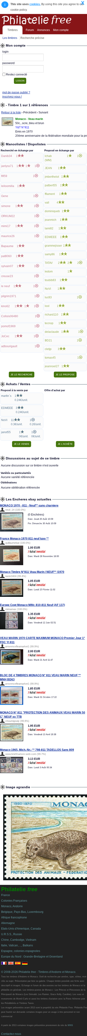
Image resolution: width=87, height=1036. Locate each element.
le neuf (5, 286)
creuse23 (7, 276)
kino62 (5, 306)
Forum (30, 30)
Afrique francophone (14, 917)
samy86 (50, 254)
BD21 (48, 340)
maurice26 (8, 236)
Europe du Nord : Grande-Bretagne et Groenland (32, 956)
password (8, 63)
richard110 (51, 314)
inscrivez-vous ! (12, 96)
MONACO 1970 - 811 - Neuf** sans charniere (29, 505)
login (5, 51)
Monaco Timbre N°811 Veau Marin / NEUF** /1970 (32, 572)
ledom (49, 271)
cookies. (35, 4)
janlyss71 (7, 166)
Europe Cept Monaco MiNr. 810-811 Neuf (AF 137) (32, 605)
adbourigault (9, 346)
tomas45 (50, 357)
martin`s (6, 395)
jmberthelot (52, 176)
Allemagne (8, 923)
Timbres (12, 30)
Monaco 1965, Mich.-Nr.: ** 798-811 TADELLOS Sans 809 (37, 749)
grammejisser (53, 245)
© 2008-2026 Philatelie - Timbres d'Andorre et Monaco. (38, 972)
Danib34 (6, 156)
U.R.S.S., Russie (11, 934)
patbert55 (51, 185)
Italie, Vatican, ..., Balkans (17, 945)
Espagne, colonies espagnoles (20, 951)
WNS (70, 1025)
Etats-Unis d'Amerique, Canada (21, 928)
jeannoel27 (52, 366)
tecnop (49, 323)
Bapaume (7, 246)
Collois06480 (9, 316)
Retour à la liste (11, 112)
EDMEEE (51, 237)
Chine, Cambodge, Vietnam (18, 939)
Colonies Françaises (14, 900)
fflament (50, 194)
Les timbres (10, 38)
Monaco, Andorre (12, 906)
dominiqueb (52, 211)
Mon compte (61, 30)
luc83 (48, 297)
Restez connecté (16, 74)
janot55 (6, 432)
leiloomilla (7, 186)
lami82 (49, 228)
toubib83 (50, 280)
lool (47, 306)
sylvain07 (7, 266)
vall (47, 202)
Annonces (43, 30)
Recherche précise (32, 38)
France (5, 895)
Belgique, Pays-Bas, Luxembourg (22, 912)
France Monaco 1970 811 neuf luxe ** (24, 538)
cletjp (48, 349)
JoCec (5, 336)
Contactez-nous (11, 1034)
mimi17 (5, 226)
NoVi (48, 288)
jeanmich (50, 219)
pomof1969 (8, 326)
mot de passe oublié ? (16, 92)
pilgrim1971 (8, 296)
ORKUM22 (8, 216)
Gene (4, 196)
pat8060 (6, 256)
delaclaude (52, 331)
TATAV (49, 263)
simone (5, 206)
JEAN (48, 168)
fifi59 (4, 176)
